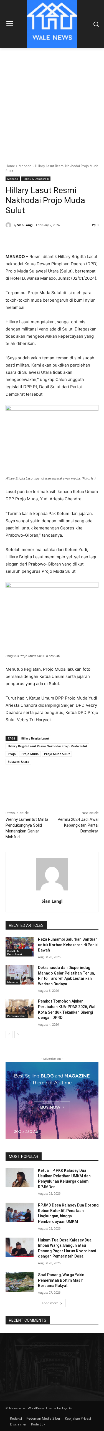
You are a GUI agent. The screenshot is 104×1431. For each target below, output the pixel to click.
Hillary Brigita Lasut (35, 738)
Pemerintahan (16, 1016)
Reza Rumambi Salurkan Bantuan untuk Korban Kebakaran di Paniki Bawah (68, 944)
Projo (12, 754)
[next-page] (17, 1034)
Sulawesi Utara (18, 761)
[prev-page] (9, 1034)
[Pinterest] (54, 239)
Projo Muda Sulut (57, 754)
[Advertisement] (52, 103)
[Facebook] (28, 239)
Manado (25, 165)
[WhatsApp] (66, 239)
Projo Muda (30, 754)
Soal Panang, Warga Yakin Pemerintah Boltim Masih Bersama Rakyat (61, 1280)
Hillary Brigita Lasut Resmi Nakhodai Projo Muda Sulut (47, 746)
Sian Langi (24, 225)
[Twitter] (41, 239)
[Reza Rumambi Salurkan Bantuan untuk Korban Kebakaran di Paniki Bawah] (20, 946)
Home (10, 165)
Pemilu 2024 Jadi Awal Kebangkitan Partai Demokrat (78, 825)
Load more (50, 1303)
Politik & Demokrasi (36, 179)
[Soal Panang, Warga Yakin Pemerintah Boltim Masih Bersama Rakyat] (20, 1282)
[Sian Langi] (9, 225)
